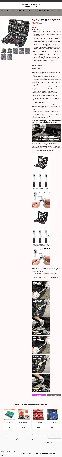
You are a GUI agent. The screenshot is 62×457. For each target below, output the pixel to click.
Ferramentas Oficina (33, 10)
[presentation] (2, 33)
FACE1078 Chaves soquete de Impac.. (9, 421)
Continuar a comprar (54, 395)
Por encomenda (4, 14)
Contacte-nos (39, 395)
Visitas (33, 439)
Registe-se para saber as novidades (23, 438)
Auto (7, 10)
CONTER (33, 438)
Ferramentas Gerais (21, 10)
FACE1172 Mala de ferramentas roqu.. (52, 421)
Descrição (34, 27)
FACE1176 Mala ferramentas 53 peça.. (24, 421)
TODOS (59, 10)
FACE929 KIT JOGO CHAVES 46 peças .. (38, 421)
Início (2, 10)
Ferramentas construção (44, 10)
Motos (12, 10)
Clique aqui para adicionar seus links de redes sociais (54, 446)
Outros (52, 10)
